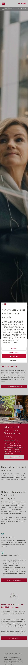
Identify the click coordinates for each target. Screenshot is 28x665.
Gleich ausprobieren (15, 580)
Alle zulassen (14, 356)
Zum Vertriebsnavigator (15, 386)
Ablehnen (14, 348)
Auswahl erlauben (14, 352)
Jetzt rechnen (15, 638)
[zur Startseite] (3, 3)
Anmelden (21, 8)
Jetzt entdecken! (15, 457)
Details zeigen (13, 360)
